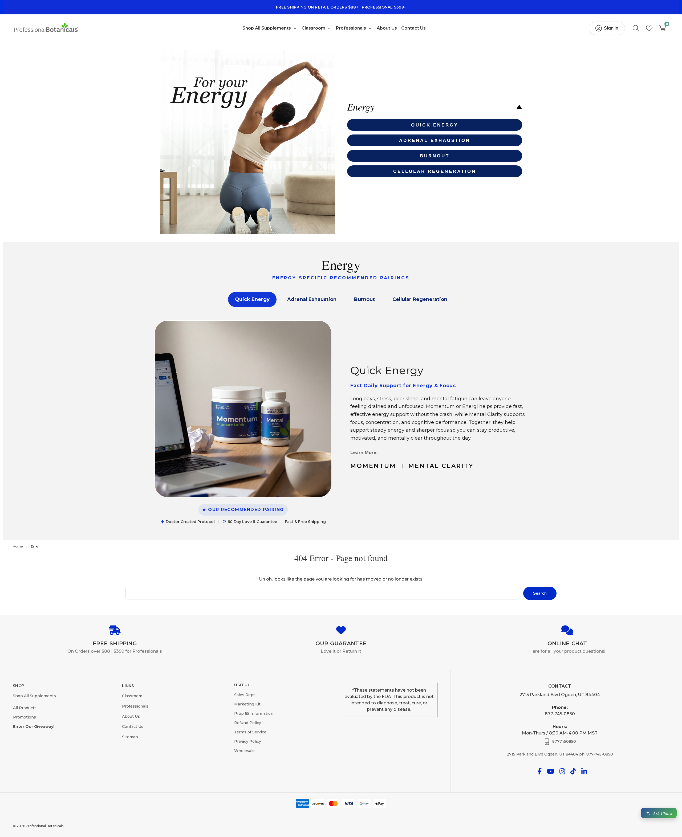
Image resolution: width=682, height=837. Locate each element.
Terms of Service (250, 732)
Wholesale (244, 750)
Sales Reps (244, 694)
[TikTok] (573, 771)
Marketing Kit (247, 704)
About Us (131, 716)
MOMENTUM (373, 465)
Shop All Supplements (34, 695)
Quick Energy (252, 299)
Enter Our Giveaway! (33, 726)
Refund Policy (247, 722)
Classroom (132, 695)
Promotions (24, 717)
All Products (24, 707)
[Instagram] (562, 771)
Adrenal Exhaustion (311, 299)
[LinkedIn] (584, 771)
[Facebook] (540, 771)
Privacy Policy (247, 741)
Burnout (364, 299)
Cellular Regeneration (419, 299)
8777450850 (564, 741)
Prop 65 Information (253, 713)
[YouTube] (550, 771)
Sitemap (130, 736)
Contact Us (132, 726)
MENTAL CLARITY (441, 465)
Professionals (135, 706)
